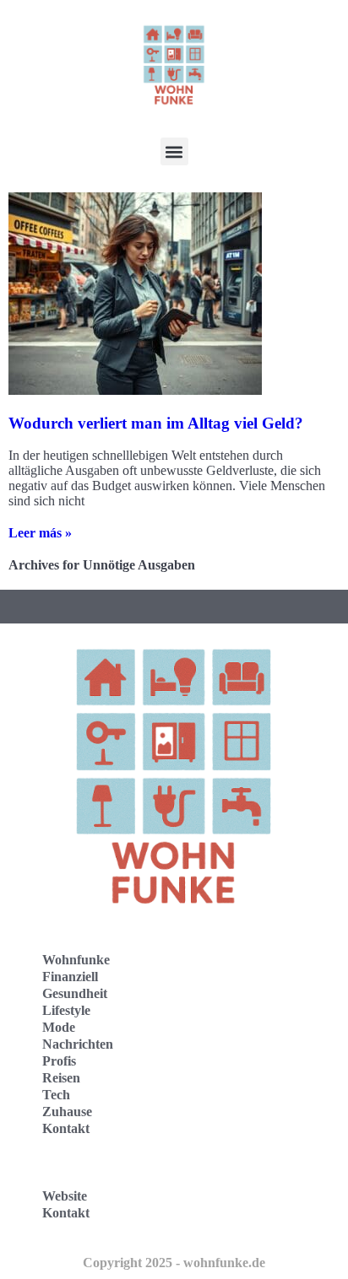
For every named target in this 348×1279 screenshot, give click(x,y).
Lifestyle (66, 1010)
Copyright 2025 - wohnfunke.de (174, 1262)
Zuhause (67, 1111)
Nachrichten (77, 1044)
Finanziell (70, 976)
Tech (56, 1094)
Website (64, 1196)
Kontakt (66, 1128)
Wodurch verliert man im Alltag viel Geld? (155, 423)
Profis (59, 1061)
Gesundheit (74, 993)
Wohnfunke (76, 960)
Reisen (61, 1078)
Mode (58, 1027)
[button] (174, 151)
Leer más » (40, 533)
